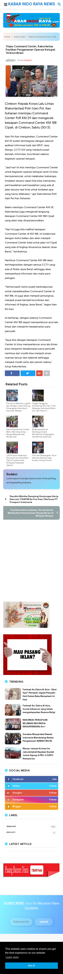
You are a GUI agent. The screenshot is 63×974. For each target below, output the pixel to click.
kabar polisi (19, 36)
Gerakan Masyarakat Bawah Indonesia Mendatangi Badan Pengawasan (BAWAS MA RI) (38, 737)
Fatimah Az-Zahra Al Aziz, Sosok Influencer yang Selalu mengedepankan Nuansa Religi (39, 709)
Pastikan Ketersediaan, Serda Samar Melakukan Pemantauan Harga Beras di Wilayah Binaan (30, 512)
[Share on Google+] (39, 373)
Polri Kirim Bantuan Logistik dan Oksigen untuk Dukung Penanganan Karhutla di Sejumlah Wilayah (18, 407)
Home (7, 36)
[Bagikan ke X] (28, 373)
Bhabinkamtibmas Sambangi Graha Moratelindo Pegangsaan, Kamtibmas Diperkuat (43, 433)
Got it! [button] (31, 965)
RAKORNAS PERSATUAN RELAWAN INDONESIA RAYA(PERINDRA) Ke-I (35, 723)
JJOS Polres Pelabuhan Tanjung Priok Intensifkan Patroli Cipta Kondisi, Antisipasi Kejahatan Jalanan (17, 460)
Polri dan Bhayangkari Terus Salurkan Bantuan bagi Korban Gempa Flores (44, 457)
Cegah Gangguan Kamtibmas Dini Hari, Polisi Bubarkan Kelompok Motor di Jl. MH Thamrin (44, 407)
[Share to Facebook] (12, 373)
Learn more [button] (12, 957)
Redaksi (11, 474)
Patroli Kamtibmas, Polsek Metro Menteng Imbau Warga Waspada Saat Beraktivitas (17, 433)
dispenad (11, 826)
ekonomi (10, 832)
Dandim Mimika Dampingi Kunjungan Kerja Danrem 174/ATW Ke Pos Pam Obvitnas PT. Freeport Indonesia (34, 499)
